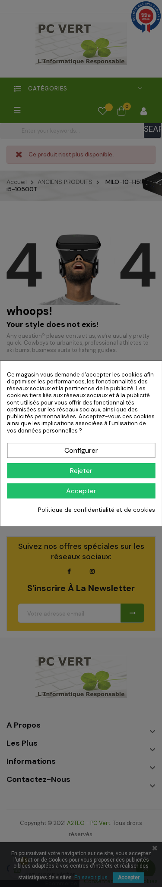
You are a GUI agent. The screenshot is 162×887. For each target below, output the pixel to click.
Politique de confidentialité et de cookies (96, 509)
